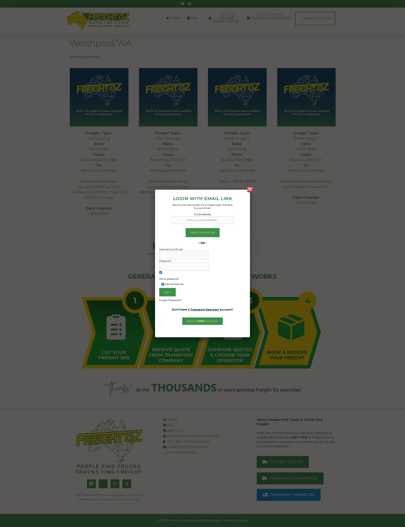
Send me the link (202, 232)
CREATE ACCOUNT (202, 321)
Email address (202, 214)
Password (165, 260)
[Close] (249, 189)
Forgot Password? (170, 300)
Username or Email (171, 249)
